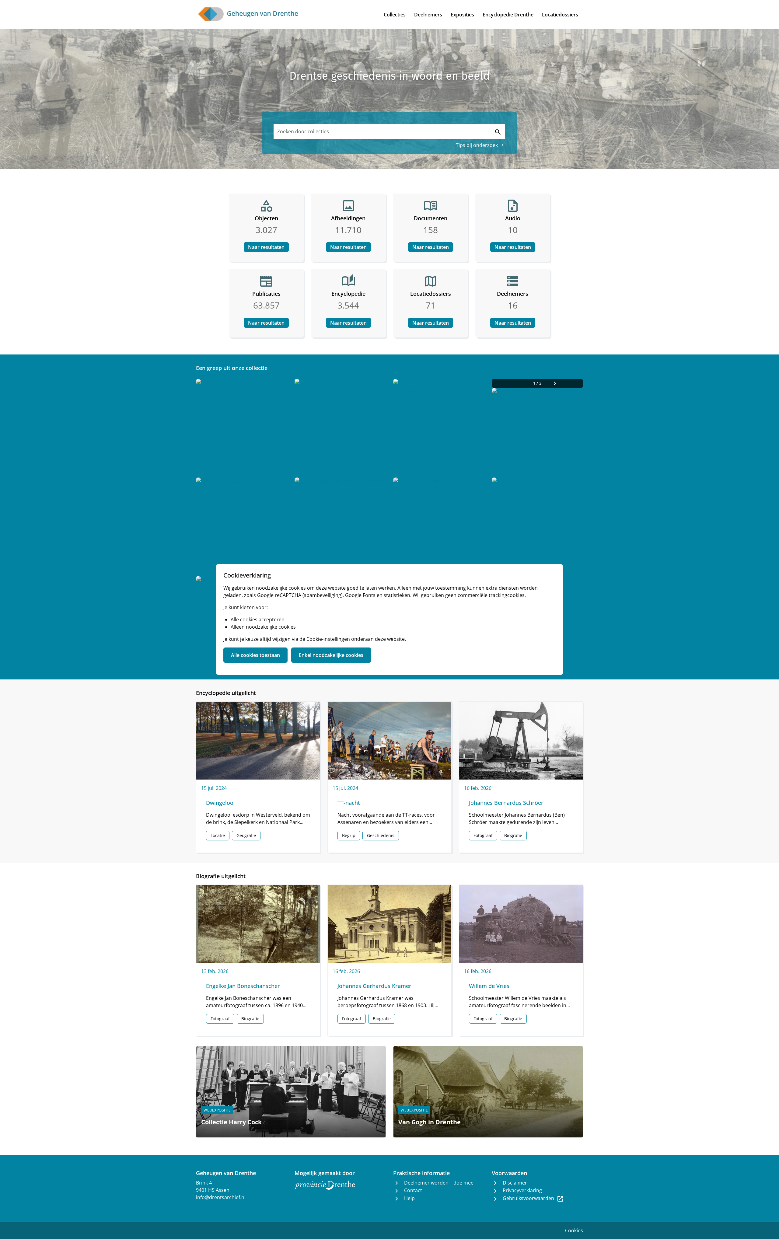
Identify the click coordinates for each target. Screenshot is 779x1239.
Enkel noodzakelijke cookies (331, 655)
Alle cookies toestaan (255, 655)
